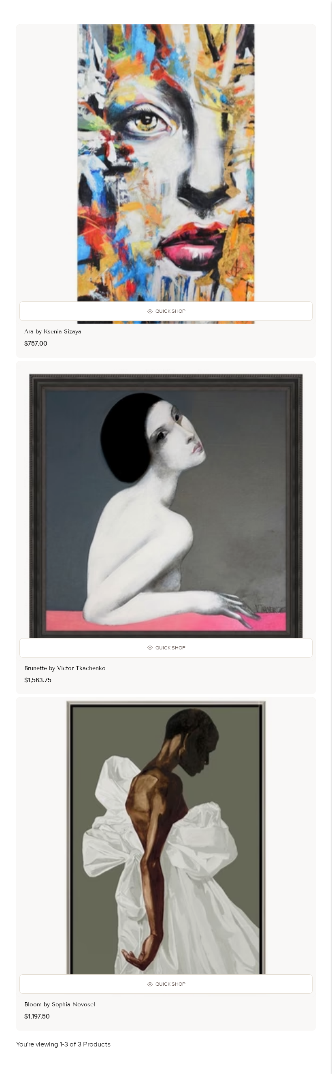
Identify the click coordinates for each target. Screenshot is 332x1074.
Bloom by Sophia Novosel (59, 1004)
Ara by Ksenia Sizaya (52, 331)
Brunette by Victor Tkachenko (65, 668)
